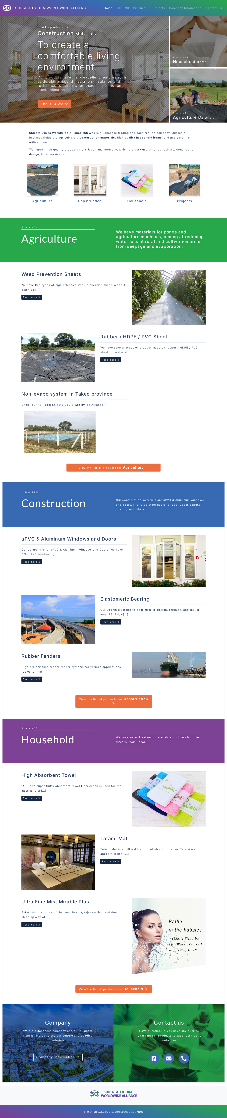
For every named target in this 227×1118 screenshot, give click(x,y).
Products (140, 8)
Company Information (185, 8)
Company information (56, 1047)
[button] (11, 63)
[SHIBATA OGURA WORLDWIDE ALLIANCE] (7, 8)
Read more (30, 287)
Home (108, 8)
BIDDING (122, 8)
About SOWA (52, 89)
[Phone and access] (184, 1048)
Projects (159, 8)
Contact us (214, 8)
